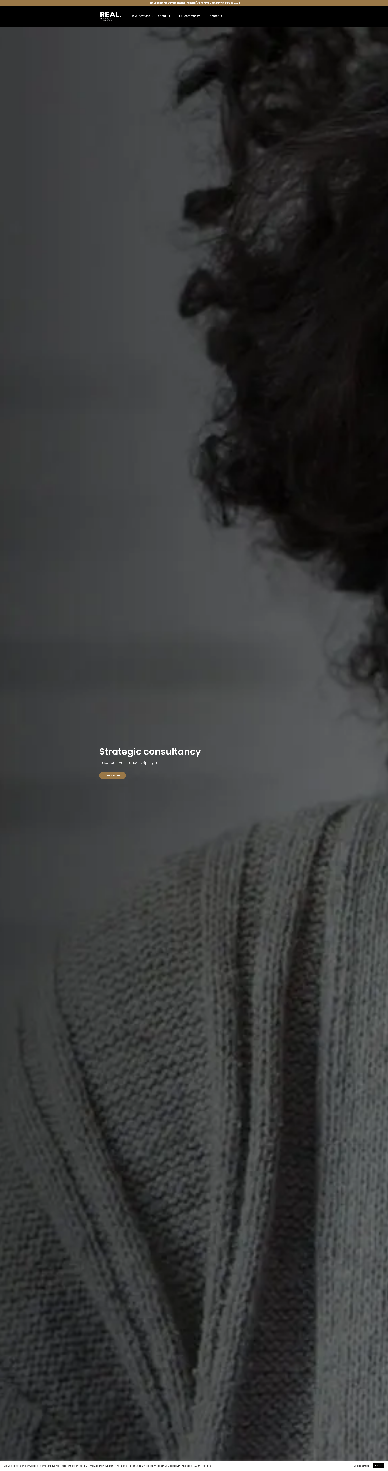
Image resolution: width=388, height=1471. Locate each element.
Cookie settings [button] (362, 1465)
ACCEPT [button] (378, 1465)
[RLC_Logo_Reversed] (110, 12)
